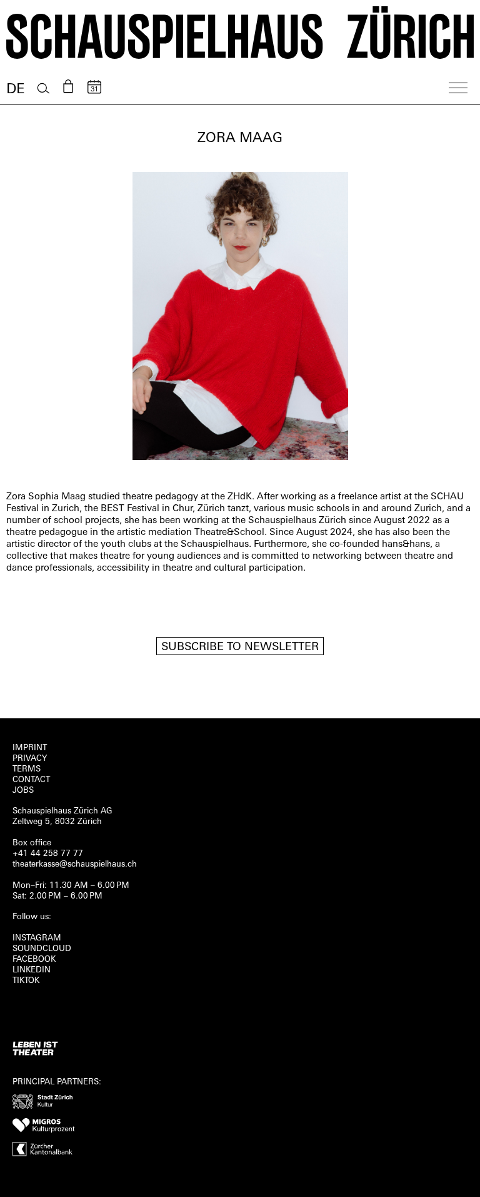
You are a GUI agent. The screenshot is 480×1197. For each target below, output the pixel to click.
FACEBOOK (34, 959)
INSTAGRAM (36, 938)
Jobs (23, 791)
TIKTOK (25, 981)
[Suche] (43, 88)
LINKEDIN (31, 970)
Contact (31, 780)
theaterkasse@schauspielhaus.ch (74, 864)
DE (15, 90)
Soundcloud (41, 949)
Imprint (29, 748)
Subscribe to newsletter (240, 647)
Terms (26, 769)
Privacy (29, 759)
